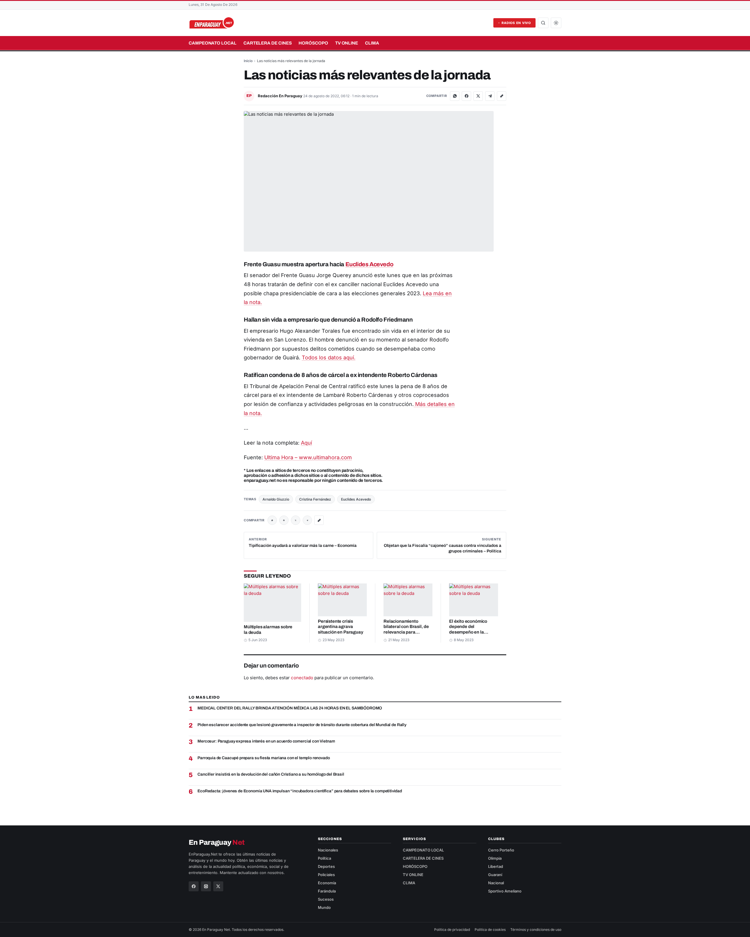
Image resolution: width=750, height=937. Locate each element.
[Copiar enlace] (501, 96)
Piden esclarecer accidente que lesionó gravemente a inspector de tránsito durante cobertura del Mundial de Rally (301, 725)
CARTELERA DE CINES (267, 43)
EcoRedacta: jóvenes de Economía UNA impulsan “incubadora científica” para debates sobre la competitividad (299, 791)
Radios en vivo (516, 23)
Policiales (326, 874)
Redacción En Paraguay (280, 95)
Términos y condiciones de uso (535, 929)
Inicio (248, 61)
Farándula (327, 891)
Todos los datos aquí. (328, 357)
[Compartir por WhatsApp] (454, 96)
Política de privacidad (452, 929)
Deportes (326, 866)
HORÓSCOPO (313, 43)
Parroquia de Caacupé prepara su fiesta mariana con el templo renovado (263, 758)
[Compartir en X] (478, 96)
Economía (327, 882)
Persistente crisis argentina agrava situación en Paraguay (340, 627)
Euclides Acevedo (369, 264)
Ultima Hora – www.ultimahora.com (308, 457)
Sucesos (326, 899)
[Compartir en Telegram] (490, 96)
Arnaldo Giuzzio (275, 499)
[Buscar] (543, 23)
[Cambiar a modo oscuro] (556, 23)
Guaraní (495, 874)
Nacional (496, 882)
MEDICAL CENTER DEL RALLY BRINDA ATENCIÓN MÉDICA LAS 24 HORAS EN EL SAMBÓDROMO (289, 708)
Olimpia (495, 858)
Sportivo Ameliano (504, 891)
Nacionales (328, 850)
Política (324, 858)
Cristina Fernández (315, 499)
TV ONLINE (346, 43)
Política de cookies (490, 929)
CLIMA (372, 43)
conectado (302, 677)
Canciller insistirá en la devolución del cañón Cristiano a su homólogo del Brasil (270, 774)
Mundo (324, 907)
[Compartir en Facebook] (466, 96)
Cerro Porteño (501, 850)
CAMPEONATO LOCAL (212, 43)
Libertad (495, 866)
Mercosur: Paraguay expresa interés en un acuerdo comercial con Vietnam (266, 741)
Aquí (306, 443)
